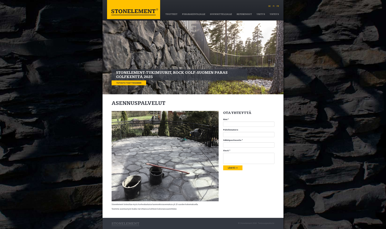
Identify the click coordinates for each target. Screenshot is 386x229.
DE (269, 6)
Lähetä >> (233, 167)
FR (278, 6)
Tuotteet (171, 14)
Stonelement (133, 9)
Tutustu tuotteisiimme (128, 83)
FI (273, 6)
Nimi (226, 119)
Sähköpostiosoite (233, 140)
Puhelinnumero (230, 129)
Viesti (226, 150)
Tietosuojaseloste (266, 223)
